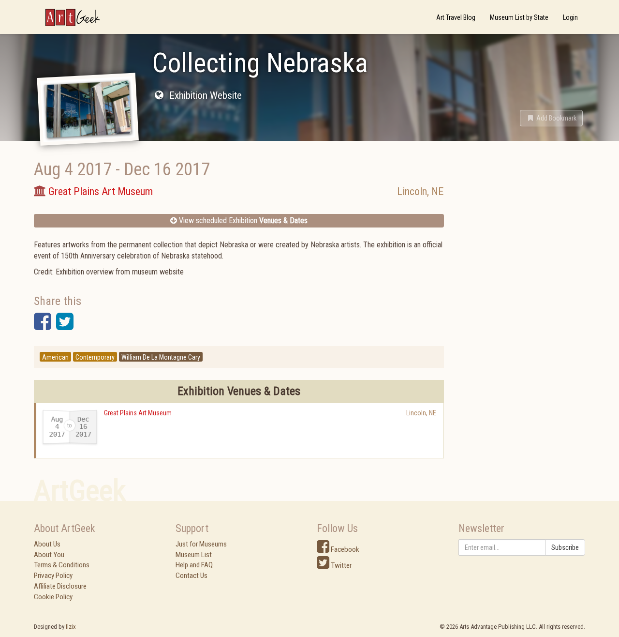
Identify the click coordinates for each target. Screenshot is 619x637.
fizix (71, 626)
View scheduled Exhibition (242, 220)
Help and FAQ (194, 565)
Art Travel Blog (455, 17)
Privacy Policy (53, 575)
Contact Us (191, 575)
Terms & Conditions (61, 565)
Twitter (340, 565)
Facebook (344, 549)
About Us (47, 544)
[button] (551, 118)
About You (49, 554)
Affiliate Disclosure (60, 586)
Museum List (194, 554)
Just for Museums (201, 544)
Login (570, 17)
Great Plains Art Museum (138, 413)
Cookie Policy (53, 596)
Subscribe (565, 547)
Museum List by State (519, 17)
